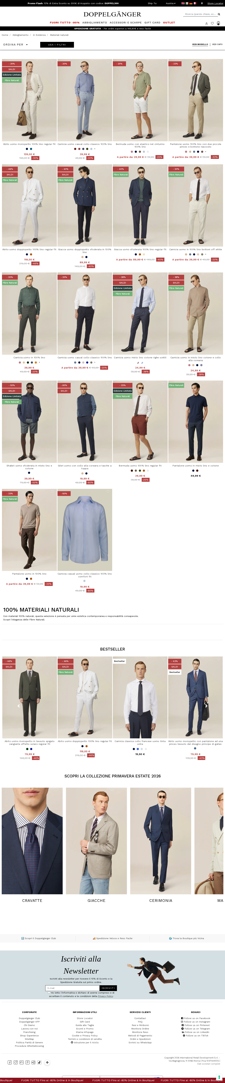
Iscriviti (99, 529)
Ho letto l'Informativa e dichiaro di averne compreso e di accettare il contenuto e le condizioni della (80, 539)
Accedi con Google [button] (81, 561)
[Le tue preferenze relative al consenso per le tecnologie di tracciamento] (219, 1077)
